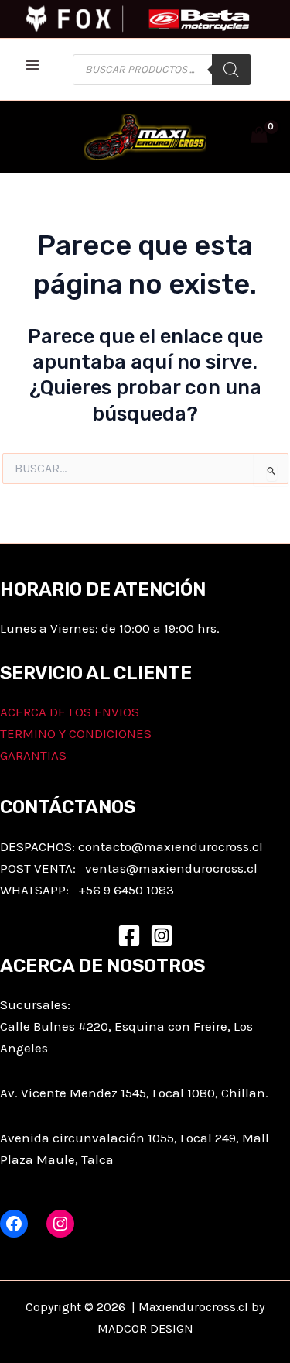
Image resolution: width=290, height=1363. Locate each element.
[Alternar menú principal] (32, 65)
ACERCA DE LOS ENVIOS (69, 711)
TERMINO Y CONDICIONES (76, 733)
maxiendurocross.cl (198, 868)
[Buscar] (231, 69)
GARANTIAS (33, 755)
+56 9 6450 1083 (126, 890)
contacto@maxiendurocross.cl (170, 846)
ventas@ (111, 868)
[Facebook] (129, 935)
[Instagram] (161, 935)
